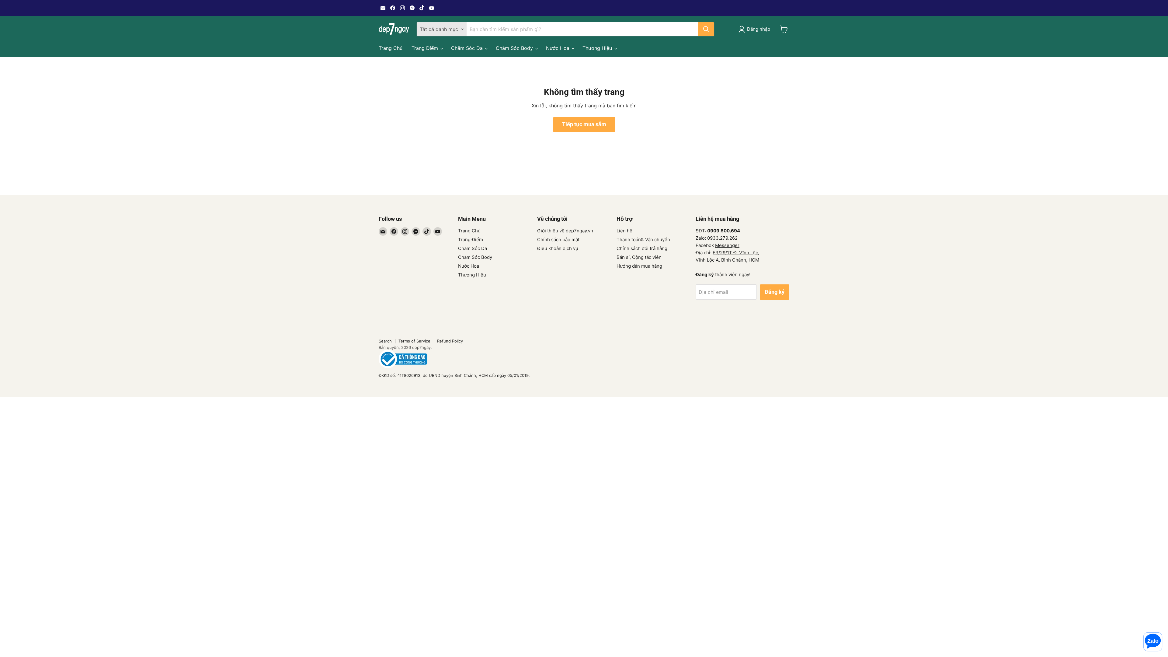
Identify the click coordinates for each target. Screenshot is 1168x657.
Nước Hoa (558, 48)
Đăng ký (774, 292)
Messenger (727, 245)
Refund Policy (450, 341)
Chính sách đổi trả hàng (642, 248)
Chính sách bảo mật (558, 239)
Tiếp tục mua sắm (584, 124)
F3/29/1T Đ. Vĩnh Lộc (735, 252)
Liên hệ (624, 231)
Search (385, 341)
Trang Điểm (426, 48)
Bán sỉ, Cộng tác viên (639, 257)
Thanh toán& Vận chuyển (643, 239)
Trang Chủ (390, 48)
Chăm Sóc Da (467, 48)
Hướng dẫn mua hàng (639, 266)
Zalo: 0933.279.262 (717, 238)
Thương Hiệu (598, 48)
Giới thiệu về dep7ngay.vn (565, 231)
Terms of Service (414, 341)
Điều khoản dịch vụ (557, 248)
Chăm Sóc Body (515, 48)
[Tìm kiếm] (706, 29)
